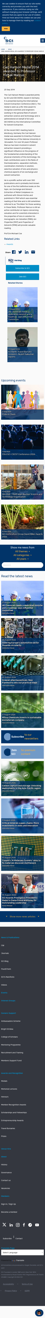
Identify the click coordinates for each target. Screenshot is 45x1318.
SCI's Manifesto (7, 977)
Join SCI (22, 277)
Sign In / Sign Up (8, 1204)
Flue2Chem (6, 969)
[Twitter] (4, 1226)
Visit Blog (18, 260)
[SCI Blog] (30, 1225)
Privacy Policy (11, 1291)
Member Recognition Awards (13, 1105)
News (10, 49)
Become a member (9, 1212)
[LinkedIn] (11, 1225)
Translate (20, 1260)
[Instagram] (18, 1225)
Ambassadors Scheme (10, 1021)
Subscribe (7, 1239)
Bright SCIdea (7, 1029)
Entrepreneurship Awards (12, 1120)
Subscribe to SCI (22, 268)
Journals (5, 953)
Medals (4, 1081)
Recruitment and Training (12, 1053)
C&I (2, 945)
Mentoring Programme (11, 1045)
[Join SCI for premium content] (7, 752)
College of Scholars (9, 1037)
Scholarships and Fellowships (14, 1113)
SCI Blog (4, 961)
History (4, 1165)
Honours (4, 1097)
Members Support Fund (11, 1061)
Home (3, 49)
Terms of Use (27, 1284)
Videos (4, 985)
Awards (9, 244)
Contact (19, 1239)
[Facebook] (24, 1225)
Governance (6, 1173)
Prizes (3, 1136)
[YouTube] (37, 1225)
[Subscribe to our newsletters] (7, 737)
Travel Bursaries (8, 1128)
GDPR (27, 1291)
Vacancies (5, 1188)
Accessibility (8, 1284)
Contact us (6, 1180)
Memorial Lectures (9, 1089)
